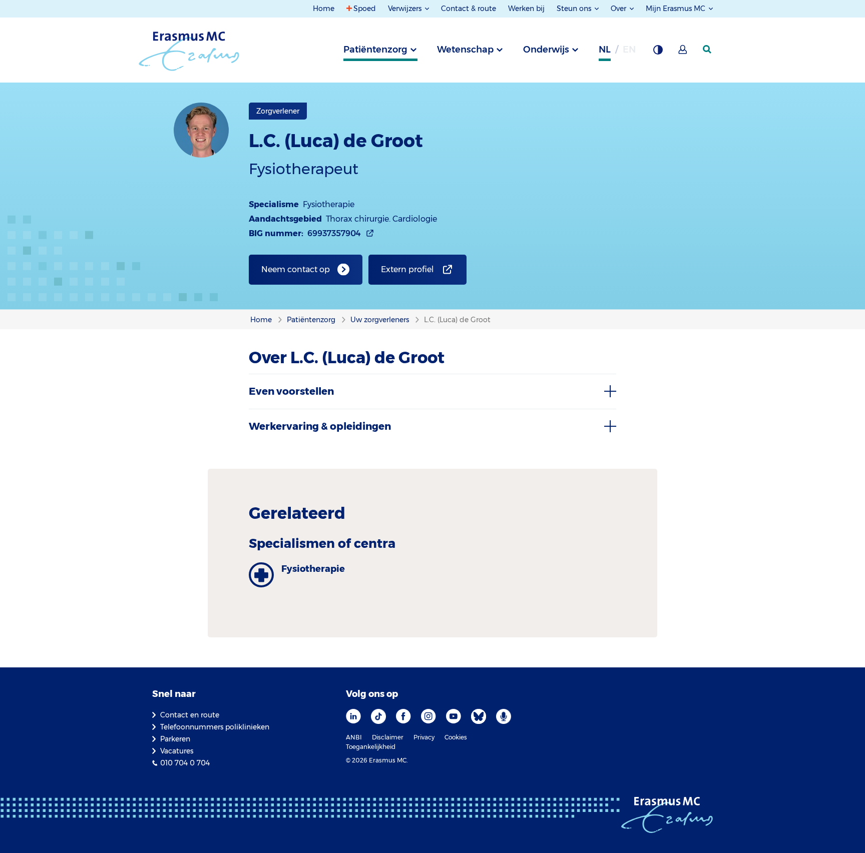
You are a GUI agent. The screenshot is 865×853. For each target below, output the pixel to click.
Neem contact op (295, 269)
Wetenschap (465, 49)
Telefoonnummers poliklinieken (214, 726)
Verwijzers (405, 8)
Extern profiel (407, 269)
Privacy (424, 737)
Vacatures (176, 750)
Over (619, 8)
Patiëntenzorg (375, 49)
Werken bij (526, 8)
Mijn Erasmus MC (676, 8)
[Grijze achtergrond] (658, 53)
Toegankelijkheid (370, 746)
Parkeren (175, 738)
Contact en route (189, 714)
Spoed (364, 8)
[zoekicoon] (708, 50)
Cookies (456, 737)
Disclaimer (387, 737)
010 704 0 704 (185, 762)
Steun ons (575, 8)
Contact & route (468, 8)
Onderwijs (546, 49)
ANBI (354, 737)
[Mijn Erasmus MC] (683, 53)
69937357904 (334, 233)
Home (323, 8)
